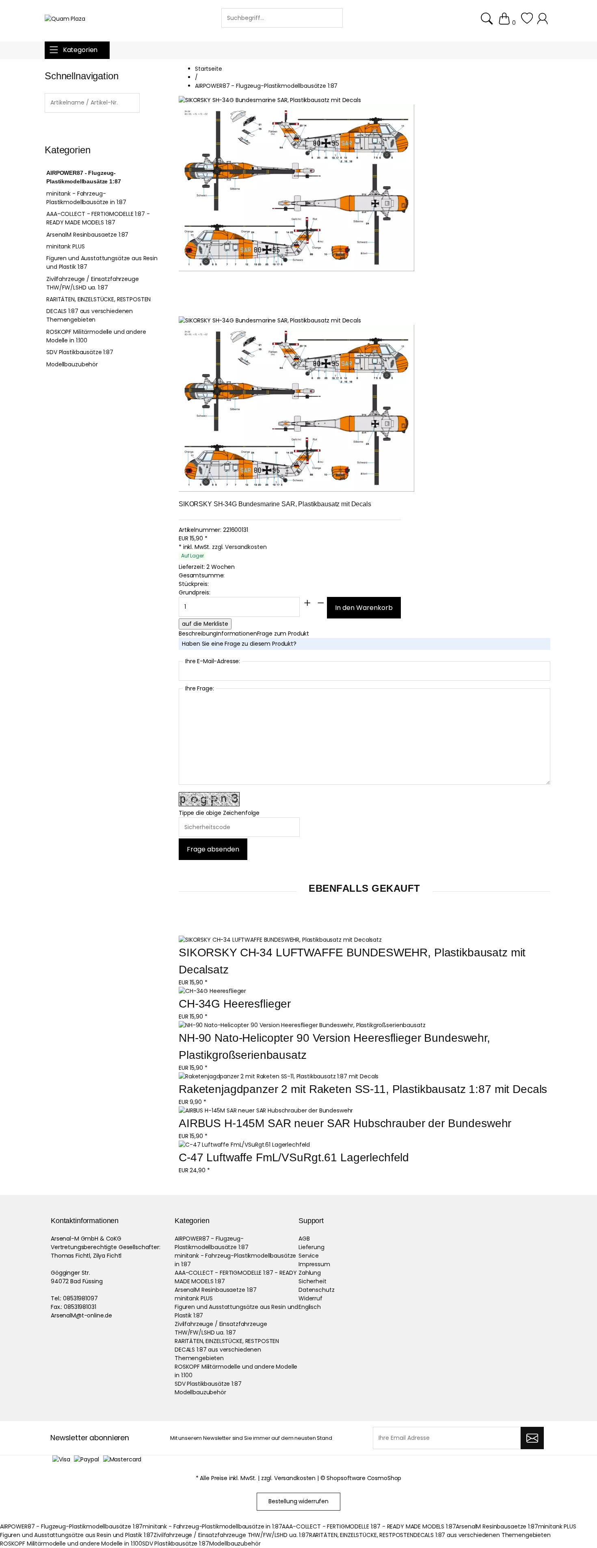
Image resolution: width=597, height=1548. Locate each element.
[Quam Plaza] (65, 19)
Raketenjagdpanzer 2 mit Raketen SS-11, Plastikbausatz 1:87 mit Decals (363, 1089)
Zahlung (309, 1273)
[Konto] (543, 23)
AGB (304, 1238)
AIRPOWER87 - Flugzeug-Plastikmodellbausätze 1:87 (83, 177)
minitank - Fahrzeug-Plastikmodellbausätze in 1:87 (86, 197)
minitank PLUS (65, 246)
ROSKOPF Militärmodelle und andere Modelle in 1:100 (96, 336)
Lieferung (311, 1247)
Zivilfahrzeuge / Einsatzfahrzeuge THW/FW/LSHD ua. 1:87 (92, 283)
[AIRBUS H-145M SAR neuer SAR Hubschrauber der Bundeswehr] (266, 1110)
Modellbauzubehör (72, 364)
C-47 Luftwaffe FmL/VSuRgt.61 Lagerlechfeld (294, 1157)
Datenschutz (316, 1290)
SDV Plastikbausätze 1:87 (79, 352)
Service (308, 1256)
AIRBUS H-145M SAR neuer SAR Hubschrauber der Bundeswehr (345, 1123)
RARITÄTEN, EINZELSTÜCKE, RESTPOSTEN (98, 299)
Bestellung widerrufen (298, 1501)
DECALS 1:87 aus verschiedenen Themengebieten (89, 315)
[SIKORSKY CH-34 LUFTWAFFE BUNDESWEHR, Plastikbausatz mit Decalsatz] (280, 940)
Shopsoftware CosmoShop (364, 1478)
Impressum (314, 1264)
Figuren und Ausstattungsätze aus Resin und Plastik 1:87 (102, 262)
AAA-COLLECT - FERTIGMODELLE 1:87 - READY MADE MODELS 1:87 (97, 218)
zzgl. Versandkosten (239, 547)
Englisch (309, 1307)
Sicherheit (312, 1281)
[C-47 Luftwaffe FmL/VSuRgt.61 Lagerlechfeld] (244, 1145)
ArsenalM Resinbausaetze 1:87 (87, 235)
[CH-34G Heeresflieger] (212, 991)
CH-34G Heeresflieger (235, 1003)
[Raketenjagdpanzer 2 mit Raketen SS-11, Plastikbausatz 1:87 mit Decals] (279, 1076)
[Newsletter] (532, 1438)
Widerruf (310, 1298)
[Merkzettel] (527, 23)
